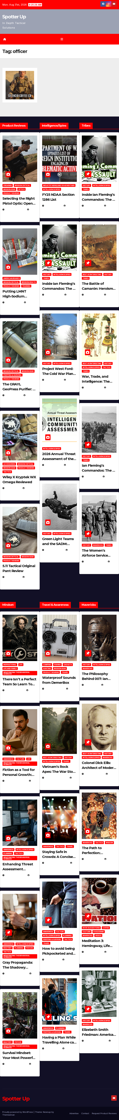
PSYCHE (29, 948)
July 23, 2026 (13, 302)
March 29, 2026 (54, 688)
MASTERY (7, 948)
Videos (98, 935)
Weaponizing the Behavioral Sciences (16, 673)
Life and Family (10, 668)
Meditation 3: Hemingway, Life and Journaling (96, 946)
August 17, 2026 (15, 209)
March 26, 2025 (94, 774)
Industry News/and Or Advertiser (59, 185)
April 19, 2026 (53, 380)
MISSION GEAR (9, 189)
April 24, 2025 (93, 294)
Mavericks (98, 545)
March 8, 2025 (93, 859)
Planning (7, 853)
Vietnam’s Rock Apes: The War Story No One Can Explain (59, 772)
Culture (20, 759)
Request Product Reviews (104, 1113)
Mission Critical (22, 185)
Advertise (74, 1113)
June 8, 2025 (52, 959)
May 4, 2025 (92, 685)
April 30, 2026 (53, 294)
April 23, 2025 (93, 387)
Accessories (9, 464)
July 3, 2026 (12, 577)
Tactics (7, 472)
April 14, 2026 (53, 465)
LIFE (20, 665)
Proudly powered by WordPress (18, 1112)
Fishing (57, 665)
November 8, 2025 (16, 1064)
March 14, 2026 (54, 550)
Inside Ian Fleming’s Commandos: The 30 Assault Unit (59, 289)
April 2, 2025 (93, 476)
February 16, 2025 (96, 1040)
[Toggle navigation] (62, 39)
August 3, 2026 (14, 690)
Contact (85, 1113)
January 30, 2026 (16, 781)
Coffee (106, 928)
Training (26, 286)
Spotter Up (14, 17)
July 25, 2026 (53, 205)
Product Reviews (11, 193)
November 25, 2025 (56, 863)
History (47, 274)
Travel (65, 672)
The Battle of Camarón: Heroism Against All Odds (97, 289)
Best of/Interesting (92, 274)
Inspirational (9, 665)
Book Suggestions (91, 928)
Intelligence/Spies (51, 189)
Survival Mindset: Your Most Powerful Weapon (19, 1058)
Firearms (7, 185)
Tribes (46, 278)
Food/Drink (98, 932)
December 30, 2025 (56, 777)
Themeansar (8, 1115)
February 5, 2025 (95, 561)
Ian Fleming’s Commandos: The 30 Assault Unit (99, 470)
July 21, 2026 (13, 395)
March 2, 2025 (93, 952)
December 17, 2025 (16, 973)
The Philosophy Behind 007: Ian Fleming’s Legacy (96, 679)
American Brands (11, 278)
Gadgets (68, 665)
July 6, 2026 (12, 488)
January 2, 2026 (15, 875)
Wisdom (109, 843)
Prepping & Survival (12, 375)
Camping (47, 665)
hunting (47, 668)
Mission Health (29, 282)
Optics (21, 189)
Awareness (8, 759)
